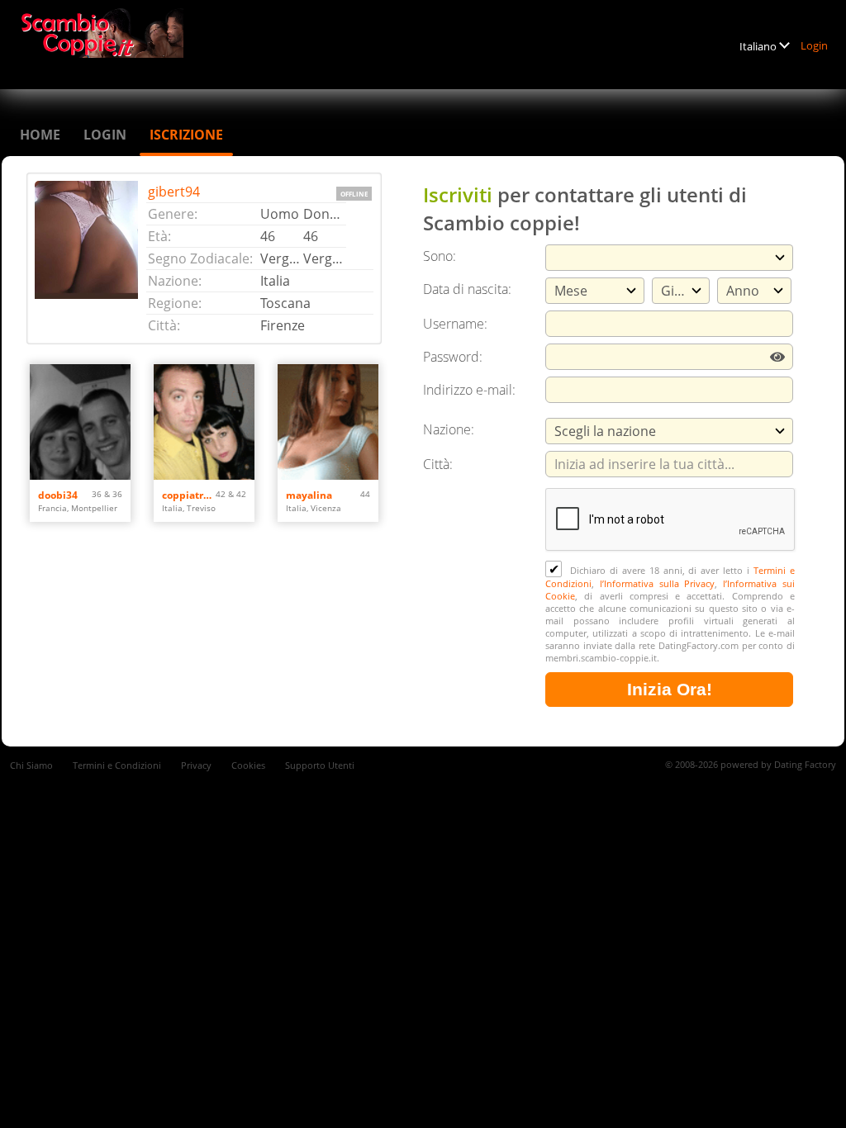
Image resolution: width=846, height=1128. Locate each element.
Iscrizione (186, 135)
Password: (452, 357)
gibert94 (174, 191)
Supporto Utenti (319, 765)
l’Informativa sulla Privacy (657, 583)
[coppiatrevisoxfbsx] (204, 422)
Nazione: (448, 429)
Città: (438, 464)
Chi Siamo (31, 765)
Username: (455, 324)
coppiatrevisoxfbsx (189, 495)
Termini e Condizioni (117, 765)
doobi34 (58, 495)
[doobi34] (80, 422)
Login (814, 45)
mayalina (309, 495)
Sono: (439, 256)
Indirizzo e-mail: (469, 390)
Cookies (248, 765)
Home (40, 135)
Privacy (196, 765)
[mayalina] (328, 422)
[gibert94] (90, 258)
